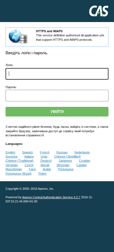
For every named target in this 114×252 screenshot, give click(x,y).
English (10, 152)
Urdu (44, 156)
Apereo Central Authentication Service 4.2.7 (51, 197)
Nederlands (82, 152)
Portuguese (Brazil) (19, 173)
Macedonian (14, 169)
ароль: (11, 87)
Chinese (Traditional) (19, 160)
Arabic (47, 169)
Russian (62, 152)
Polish (42, 173)
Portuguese (66, 169)
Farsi (32, 169)
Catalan (81, 165)
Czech (29, 165)
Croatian (84, 160)
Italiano (29, 156)
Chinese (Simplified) (67, 156)
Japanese (65, 160)
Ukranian (12, 165)
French (45, 152)
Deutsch (46, 160)
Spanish (27, 152)
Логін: (9, 65)
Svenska (11, 156)
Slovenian (62, 165)
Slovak (45, 165)
